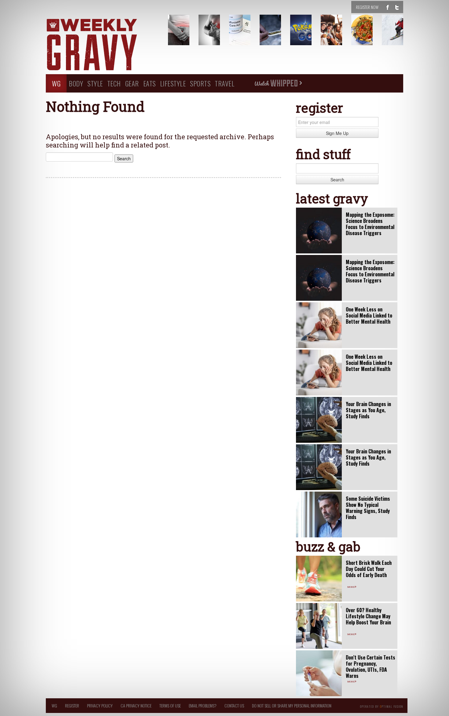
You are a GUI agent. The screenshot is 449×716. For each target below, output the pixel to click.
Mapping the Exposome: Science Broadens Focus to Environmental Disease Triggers (370, 224)
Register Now (367, 7)
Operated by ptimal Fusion (381, 705)
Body (76, 83)
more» (351, 586)
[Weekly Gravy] (102, 45)
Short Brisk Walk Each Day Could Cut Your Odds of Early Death (369, 569)
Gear (132, 83)
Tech (114, 83)
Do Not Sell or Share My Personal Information (291, 705)
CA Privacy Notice (136, 705)
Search (337, 179)
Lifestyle (173, 83)
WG (56, 83)
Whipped (278, 83)
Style (95, 83)
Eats (149, 83)
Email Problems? (203, 705)
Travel (224, 83)
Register (72, 705)
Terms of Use (170, 705)
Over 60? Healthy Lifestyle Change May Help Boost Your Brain (368, 616)
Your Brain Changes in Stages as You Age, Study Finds (368, 410)
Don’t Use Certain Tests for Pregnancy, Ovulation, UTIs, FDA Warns (370, 666)
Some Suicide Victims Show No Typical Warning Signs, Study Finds (368, 508)
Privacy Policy (100, 705)
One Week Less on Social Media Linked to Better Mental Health (369, 315)
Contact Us (234, 705)
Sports (200, 83)
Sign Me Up (337, 133)
